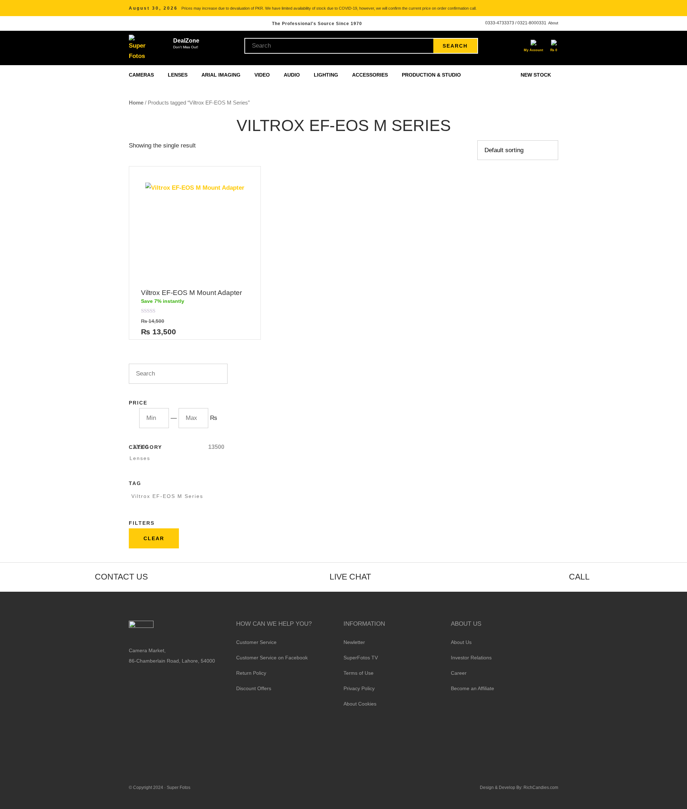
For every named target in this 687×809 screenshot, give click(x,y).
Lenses (178, 75)
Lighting (327, 75)
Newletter (354, 642)
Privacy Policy (359, 688)
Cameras (142, 75)
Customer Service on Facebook (272, 657)
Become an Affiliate (472, 688)
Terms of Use (359, 673)
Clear (153, 538)
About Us (461, 642)
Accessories (370, 75)
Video (262, 75)
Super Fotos (178, 787)
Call (579, 576)
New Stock (536, 75)
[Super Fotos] (138, 48)
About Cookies (360, 704)
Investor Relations (471, 657)
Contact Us (121, 576)
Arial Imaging (221, 75)
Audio (292, 75)
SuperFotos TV (361, 657)
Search (455, 46)
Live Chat (350, 576)
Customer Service (256, 642)
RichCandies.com (540, 787)
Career (459, 673)
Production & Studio (432, 75)
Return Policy (251, 673)
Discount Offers (253, 688)
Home (136, 103)
